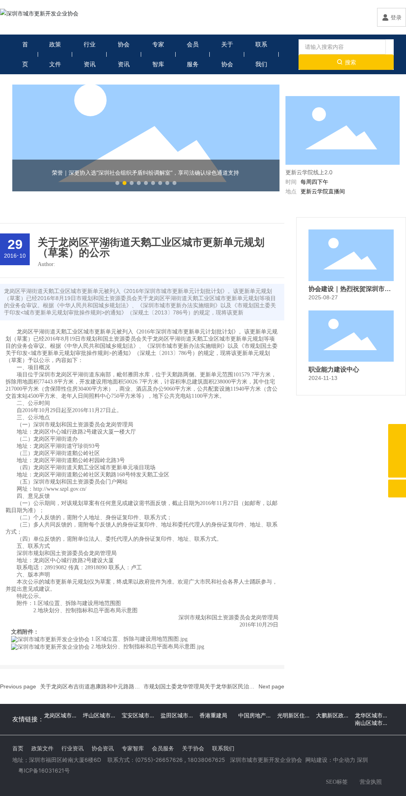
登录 (396, 17)
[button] (117, 183)
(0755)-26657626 (159, 759)
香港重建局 (213, 715)
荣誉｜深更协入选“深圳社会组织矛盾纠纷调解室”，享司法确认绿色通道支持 (145, 172)
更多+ (385, 88)
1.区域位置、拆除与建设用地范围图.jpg (139, 639)
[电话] (397, 451)
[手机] (397, 433)
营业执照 (371, 781)
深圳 (362, 759)
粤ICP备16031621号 (44, 770)
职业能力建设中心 (333, 369)
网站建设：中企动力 (330, 759)
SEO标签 (337, 782)
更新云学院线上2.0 (309, 172)
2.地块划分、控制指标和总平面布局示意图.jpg (147, 647)
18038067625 (206, 759)
